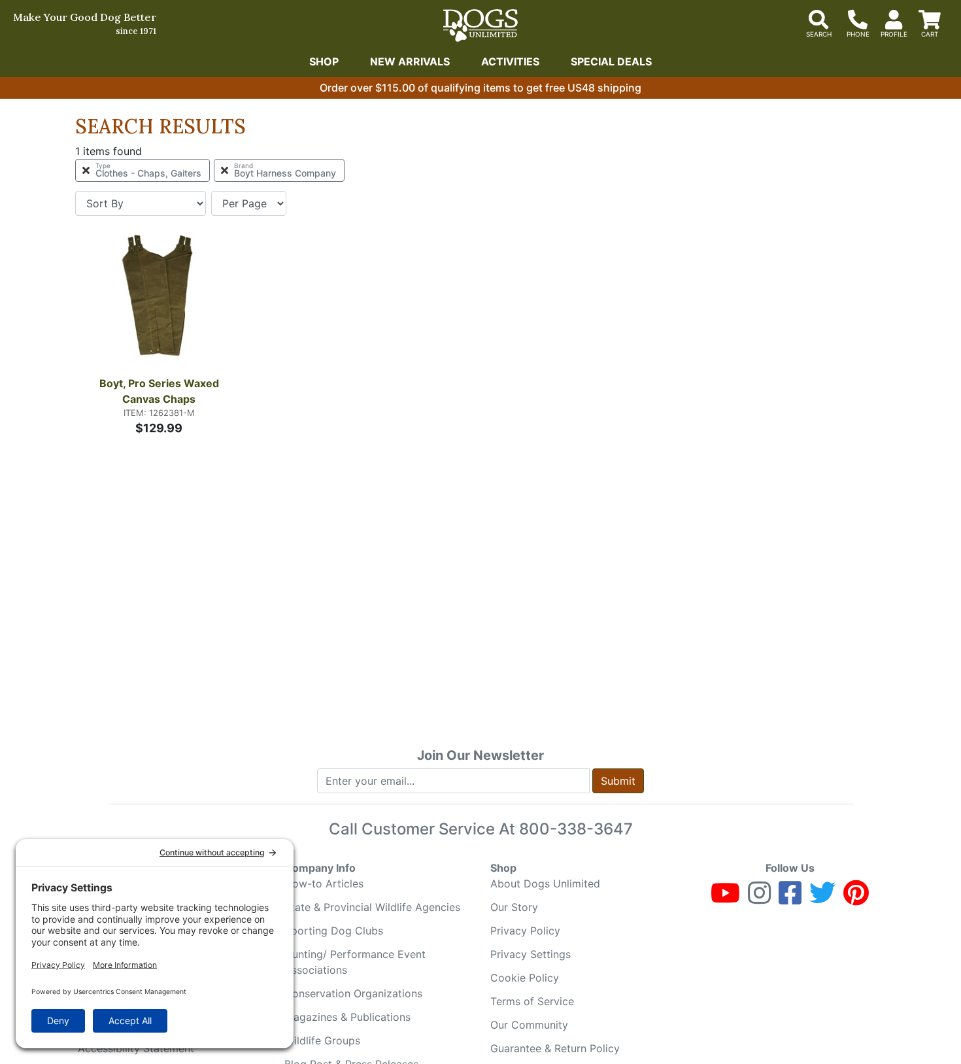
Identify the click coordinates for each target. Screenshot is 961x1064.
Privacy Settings (530, 954)
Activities (510, 61)
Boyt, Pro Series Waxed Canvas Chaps (160, 391)
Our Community (529, 1024)
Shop (324, 61)
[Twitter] (822, 898)
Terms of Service (532, 1001)
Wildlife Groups (322, 1040)
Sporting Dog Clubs (333, 930)
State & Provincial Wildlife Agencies (372, 907)
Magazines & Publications (347, 1016)
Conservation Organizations (353, 993)
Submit (618, 780)
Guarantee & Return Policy (555, 1048)
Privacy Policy (525, 930)
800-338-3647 (576, 828)
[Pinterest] (856, 898)
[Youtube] (725, 898)
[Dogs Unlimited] (480, 25)
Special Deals (611, 61)
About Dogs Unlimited (545, 883)
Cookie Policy (524, 977)
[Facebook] (790, 898)
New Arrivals (410, 61)
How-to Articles (323, 883)
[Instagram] (759, 898)
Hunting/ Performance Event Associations (355, 962)
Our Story (514, 907)
